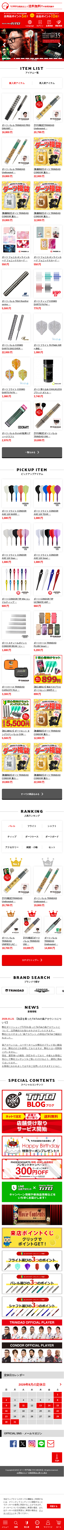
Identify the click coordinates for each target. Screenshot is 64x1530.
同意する (54, 1506)
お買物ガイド (22, 1472)
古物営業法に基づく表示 (37, 1472)
